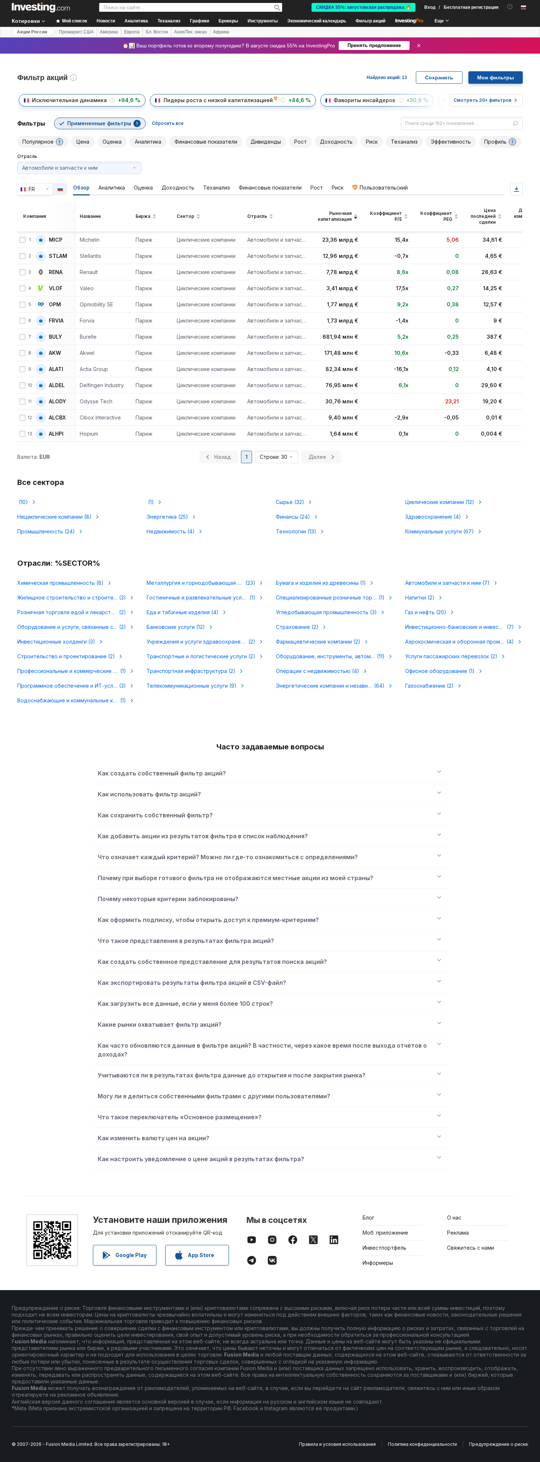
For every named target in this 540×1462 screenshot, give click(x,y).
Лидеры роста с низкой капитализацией (218, 100)
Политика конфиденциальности (422, 1444)
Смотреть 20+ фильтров (482, 100)
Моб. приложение (385, 1232)
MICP (55, 239)
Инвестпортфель (384, 1248)
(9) (192, 686)
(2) (420, 597)
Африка (221, 32)
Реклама (458, 1232)
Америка (109, 32)
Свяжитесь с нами (470, 1248)
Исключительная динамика (69, 100)
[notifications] (510, 6)
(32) (290, 502)
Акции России (32, 32)
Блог (368, 1217)
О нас (454, 1217)
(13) (296, 531)
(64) (334, 686)
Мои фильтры (495, 77)
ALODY (57, 401)
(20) (425, 612)
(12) (439, 502)
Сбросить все (168, 123)
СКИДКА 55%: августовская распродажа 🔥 (363, 7)
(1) (150, 502)
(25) (167, 517)
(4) (433, 517)
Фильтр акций (370, 21)
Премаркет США (76, 32)
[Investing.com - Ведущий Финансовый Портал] (41, 7)
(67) (439, 531)
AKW (55, 353)
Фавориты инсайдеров (364, 100)
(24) (293, 517)
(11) (334, 656)
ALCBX (57, 417)
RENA (55, 272)
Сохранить (439, 77)
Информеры (378, 1263)
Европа (132, 32)
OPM (55, 304)
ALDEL (57, 385)
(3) (76, 597)
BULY (55, 336)
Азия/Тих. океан (190, 32)
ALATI (56, 369)
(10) (22, 502)
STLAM (58, 256)
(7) (447, 583)
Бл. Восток (157, 32)
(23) (205, 583)
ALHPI (56, 433)
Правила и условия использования (337, 1444)
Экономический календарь (316, 21)
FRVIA (56, 320)
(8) (54, 517)
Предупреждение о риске (498, 1444)
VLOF (55, 288)
